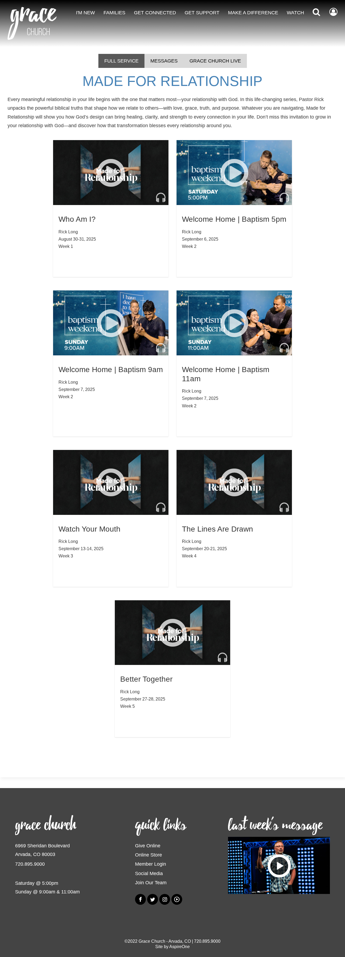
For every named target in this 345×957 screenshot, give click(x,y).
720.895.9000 (30, 864)
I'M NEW (85, 12)
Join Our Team (151, 882)
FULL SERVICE (121, 61)
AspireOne (179, 946)
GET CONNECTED (155, 12)
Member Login (150, 864)
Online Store (148, 855)
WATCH (295, 12)
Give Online (147, 845)
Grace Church (152, 941)
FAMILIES (114, 12)
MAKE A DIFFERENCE (253, 12)
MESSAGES (164, 61)
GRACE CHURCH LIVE (215, 61)
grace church (45, 825)
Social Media (149, 873)
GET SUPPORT (202, 12)
